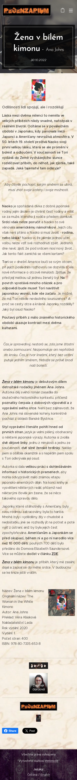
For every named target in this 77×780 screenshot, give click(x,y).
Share (12, 730)
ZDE (55, 554)
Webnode (51, 761)
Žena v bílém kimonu (18, 382)
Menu (71, 10)
